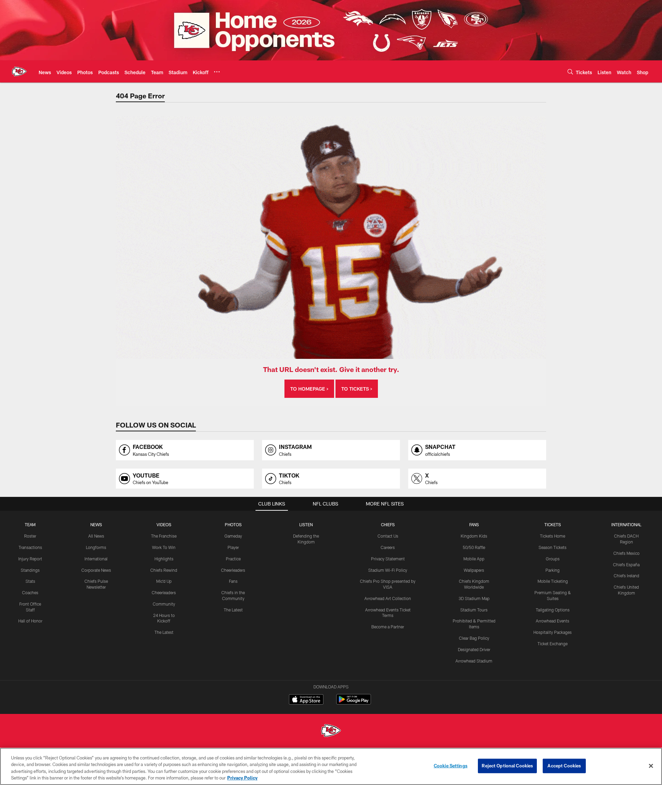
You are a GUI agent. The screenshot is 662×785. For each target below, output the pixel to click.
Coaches (30, 592)
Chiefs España (626, 564)
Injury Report (30, 558)
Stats (30, 581)
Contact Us (388, 535)
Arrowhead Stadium (473, 660)
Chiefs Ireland (626, 575)
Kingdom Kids (474, 535)
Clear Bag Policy (474, 638)
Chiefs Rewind (163, 570)
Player (233, 547)
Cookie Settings (451, 765)
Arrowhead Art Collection (387, 598)
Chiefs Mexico (626, 553)
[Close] (651, 765)
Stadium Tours (474, 609)
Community (164, 603)
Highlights (163, 558)
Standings (30, 570)
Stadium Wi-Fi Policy (387, 570)
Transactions (30, 547)
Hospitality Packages (552, 632)
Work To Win (163, 547)
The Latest (163, 632)
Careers (388, 547)
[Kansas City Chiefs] (331, 731)
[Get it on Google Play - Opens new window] (354, 702)
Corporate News (96, 570)
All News (96, 535)
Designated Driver (474, 649)
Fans (233, 581)
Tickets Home (552, 535)
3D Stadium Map (474, 598)
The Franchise (164, 535)
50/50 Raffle (474, 547)
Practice (233, 558)
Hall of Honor (30, 620)
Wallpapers (474, 570)
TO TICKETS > (356, 389)
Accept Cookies (564, 765)
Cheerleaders (164, 592)
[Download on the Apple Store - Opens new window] (306, 700)
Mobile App (473, 558)
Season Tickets (552, 547)
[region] (331, 766)
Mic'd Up (164, 581)
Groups (553, 558)
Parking (552, 570)
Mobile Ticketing (553, 581)
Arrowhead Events (552, 620)
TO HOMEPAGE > (309, 389)
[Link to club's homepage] (19, 71)
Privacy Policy (242, 778)
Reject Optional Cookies (507, 765)
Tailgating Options (553, 609)
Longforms (96, 547)
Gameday (233, 535)
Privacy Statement (388, 558)
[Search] (570, 71)
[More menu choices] (217, 72)
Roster (30, 535)
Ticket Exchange (553, 643)
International (96, 558)
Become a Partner (387, 626)
